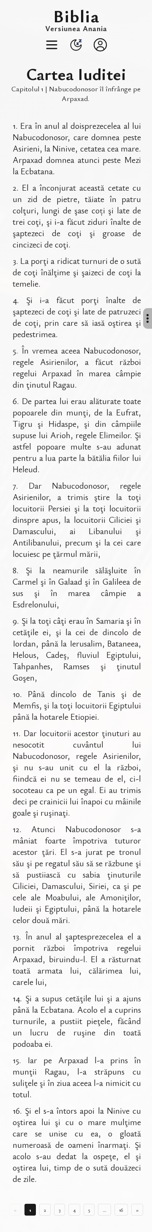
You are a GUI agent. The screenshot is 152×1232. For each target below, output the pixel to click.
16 (121, 1209)
